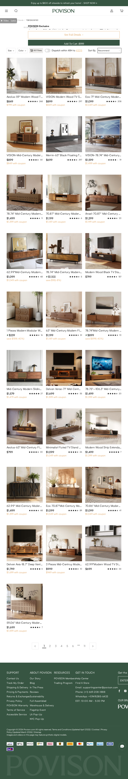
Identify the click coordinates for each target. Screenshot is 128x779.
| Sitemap (37, 732)
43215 (79, 50)
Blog (32, 682)
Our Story (35, 678)
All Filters (38, 50)
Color (21, 50)
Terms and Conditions (71, 729)
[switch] (47, 50)
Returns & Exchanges (18, 696)
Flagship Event (38, 709)
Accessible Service (17, 714)
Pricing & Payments (17, 691)
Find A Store (82, 682)
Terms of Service (16, 709)
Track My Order (15, 682)
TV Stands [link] (20, 20)
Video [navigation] (6, 20)
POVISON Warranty (17, 705)
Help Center (82, 678)
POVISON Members (65, 678)
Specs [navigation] (13, 20)
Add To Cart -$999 (74, 43)
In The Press (36, 687)
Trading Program (63, 682)
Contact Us (13, 678)
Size (10, 50)
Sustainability (37, 696)
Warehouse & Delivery (42, 705)
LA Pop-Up (36, 714)
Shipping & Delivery (17, 687)
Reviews (34, 691)
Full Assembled (38, 700)
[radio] (29, 101)
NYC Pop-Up (37, 718)
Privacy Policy (14, 700)
